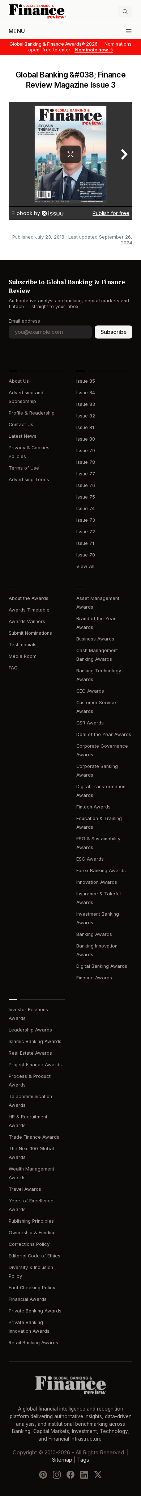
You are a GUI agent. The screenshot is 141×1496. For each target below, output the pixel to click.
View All (85, 566)
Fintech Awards (93, 807)
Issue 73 (85, 520)
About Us (19, 381)
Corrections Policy (29, 1244)
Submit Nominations (30, 633)
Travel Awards (25, 1189)
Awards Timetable (29, 610)
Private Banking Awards (35, 1311)
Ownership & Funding (32, 1232)
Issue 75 (85, 497)
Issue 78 (85, 462)
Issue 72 (85, 531)
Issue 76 (85, 485)
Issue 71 (85, 543)
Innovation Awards (96, 882)
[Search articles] (125, 11)
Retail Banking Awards (33, 1342)
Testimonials (23, 644)
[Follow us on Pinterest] (43, 1475)
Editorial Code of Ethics (34, 1255)
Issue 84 (85, 392)
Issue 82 (85, 416)
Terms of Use (24, 468)
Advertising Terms (29, 479)
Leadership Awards (30, 1030)
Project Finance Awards (35, 1064)
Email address (24, 321)
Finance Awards (94, 977)
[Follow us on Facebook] (70, 1475)
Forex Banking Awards (101, 870)
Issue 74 (85, 508)
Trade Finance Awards (34, 1137)
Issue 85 (85, 381)
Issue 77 (85, 473)
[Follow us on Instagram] (57, 1475)
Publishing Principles (31, 1221)
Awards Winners (27, 621)
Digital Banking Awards (101, 966)
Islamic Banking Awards (35, 1041)
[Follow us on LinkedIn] (84, 1475)
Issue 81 (85, 427)
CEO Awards (90, 691)
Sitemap (62, 1460)
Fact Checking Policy (32, 1287)
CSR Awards (90, 723)
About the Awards (28, 598)
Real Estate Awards (30, 1053)
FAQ (13, 668)
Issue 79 (85, 450)
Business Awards (95, 639)
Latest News (23, 436)
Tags (83, 1460)
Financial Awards (28, 1299)
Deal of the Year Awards (103, 734)
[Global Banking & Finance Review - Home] (38, 11)
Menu (17, 31)
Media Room (23, 656)
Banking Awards (94, 934)
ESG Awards (90, 859)
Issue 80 (85, 439)
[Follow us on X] (98, 1475)
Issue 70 (85, 555)
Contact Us (21, 424)
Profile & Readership (32, 413)
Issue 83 (85, 404)
